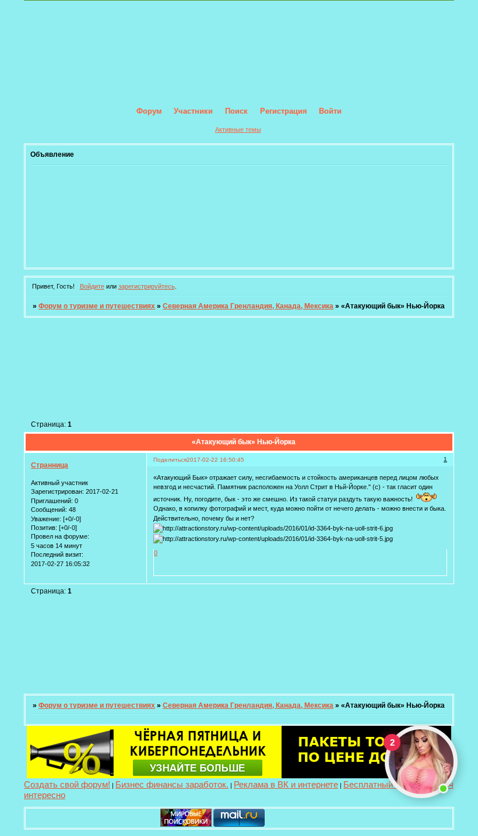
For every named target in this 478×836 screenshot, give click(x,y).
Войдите (92, 286)
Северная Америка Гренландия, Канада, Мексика (248, 306)
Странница (49, 465)
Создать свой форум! (67, 784)
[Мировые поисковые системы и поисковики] (186, 824)
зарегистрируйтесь (146, 286)
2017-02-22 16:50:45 (215, 459)
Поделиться (170, 459)
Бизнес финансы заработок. (172, 784)
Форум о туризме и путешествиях (96, 306)
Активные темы (238, 129)
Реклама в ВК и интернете (286, 784)
